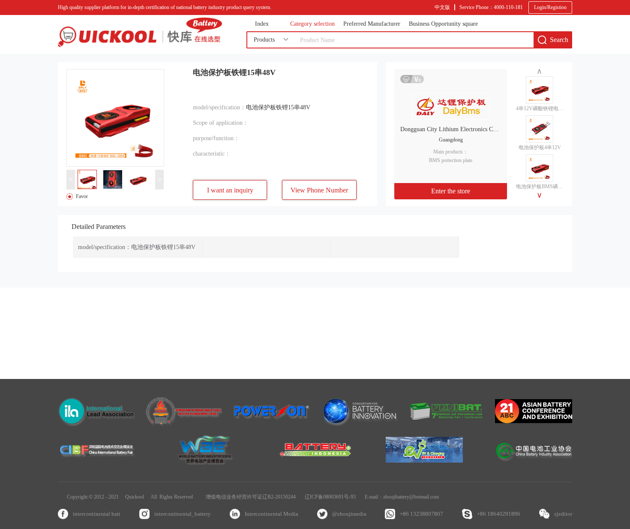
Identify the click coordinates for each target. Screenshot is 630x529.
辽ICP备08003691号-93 (330, 497)
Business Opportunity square (443, 24)
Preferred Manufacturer (371, 24)
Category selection (312, 24)
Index (262, 24)
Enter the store (450, 191)
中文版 (442, 7)
